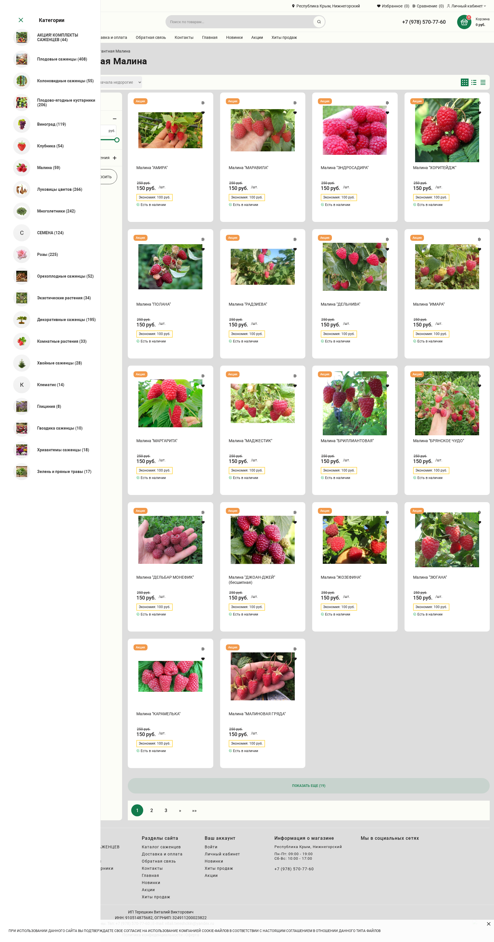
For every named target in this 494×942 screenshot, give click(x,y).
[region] (50, 471)
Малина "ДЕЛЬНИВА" (340, 304)
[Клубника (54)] (19, 146)
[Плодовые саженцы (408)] (19, 59)
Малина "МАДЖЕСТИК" (250, 440)
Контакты (184, 37)
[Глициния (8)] (19, 406)
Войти (211, 847)
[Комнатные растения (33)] (19, 341)
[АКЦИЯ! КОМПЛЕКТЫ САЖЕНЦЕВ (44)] (19, 37)
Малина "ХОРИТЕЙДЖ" (434, 167)
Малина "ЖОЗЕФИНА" (341, 577)
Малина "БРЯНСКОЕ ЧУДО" (438, 440)
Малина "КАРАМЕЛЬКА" (158, 713)
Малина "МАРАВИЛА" (248, 167)
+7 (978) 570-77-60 (424, 22)
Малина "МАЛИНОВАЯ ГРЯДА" (257, 713)
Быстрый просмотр (170, 130)
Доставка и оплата (109, 37)
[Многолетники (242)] (19, 211)
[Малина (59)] (19, 167)
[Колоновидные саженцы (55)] (19, 80)
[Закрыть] (20, 20)
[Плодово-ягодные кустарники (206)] (19, 102)
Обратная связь (151, 37)
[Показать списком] (474, 82)
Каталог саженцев (161, 847)
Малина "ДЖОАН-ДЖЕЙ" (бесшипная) (252, 580)
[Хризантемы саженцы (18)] (19, 449)
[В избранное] (203, 112)
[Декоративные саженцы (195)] (19, 319)
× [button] (488, 923)
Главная (210, 37)
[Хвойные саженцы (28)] (19, 363)
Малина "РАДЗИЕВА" (248, 304)
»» (194, 810)
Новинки (234, 37)
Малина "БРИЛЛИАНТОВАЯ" (347, 440)
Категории (51, 20)
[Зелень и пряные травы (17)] (19, 471)
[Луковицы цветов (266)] (19, 189)
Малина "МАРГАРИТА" (156, 440)
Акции (257, 37)
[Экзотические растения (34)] (19, 297)
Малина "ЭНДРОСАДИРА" (344, 167)
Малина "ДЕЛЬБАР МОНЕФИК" (165, 577)
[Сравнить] (203, 102)
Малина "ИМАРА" (429, 304)
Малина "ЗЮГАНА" (430, 577)
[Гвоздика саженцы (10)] (19, 428)
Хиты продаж (284, 37)
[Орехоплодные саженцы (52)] (19, 276)
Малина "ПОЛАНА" (153, 304)
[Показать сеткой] (465, 82)
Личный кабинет (222, 854)
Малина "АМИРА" (152, 167)
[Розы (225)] (19, 254)
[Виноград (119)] (19, 124)
